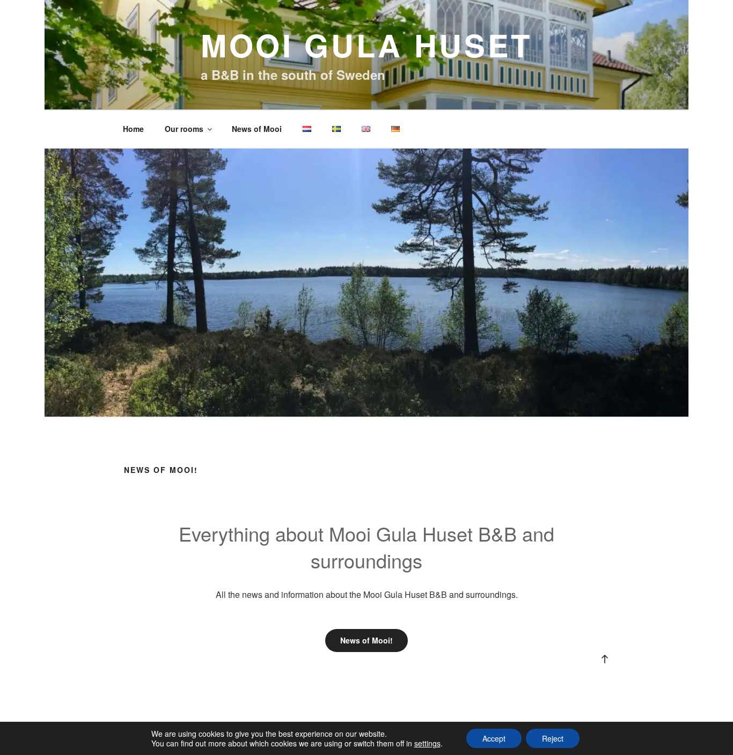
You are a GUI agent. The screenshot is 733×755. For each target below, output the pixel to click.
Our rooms (184, 128)
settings (427, 743)
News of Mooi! (366, 640)
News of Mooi (257, 128)
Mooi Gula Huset (366, 45)
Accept (493, 738)
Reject (552, 738)
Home (133, 128)
